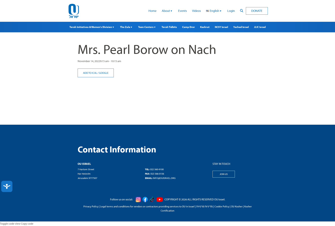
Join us (224, 174)
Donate (256, 11)
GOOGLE (103, 72)
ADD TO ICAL (90, 72)
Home (152, 11)
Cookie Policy (221, 206)
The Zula (125, 27)
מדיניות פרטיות (204, 206)
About (166, 11)
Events (182, 11)
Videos (196, 11)
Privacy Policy (90, 206)
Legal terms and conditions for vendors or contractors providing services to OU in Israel (147, 206)
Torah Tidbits (169, 27)
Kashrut (205, 27)
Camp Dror (188, 27)
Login (231, 11)
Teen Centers (146, 27)
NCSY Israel (221, 27)
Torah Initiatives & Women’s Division (91, 27)
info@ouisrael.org (164, 178)
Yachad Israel (241, 27)
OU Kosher (237, 206)
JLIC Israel (260, 27)
